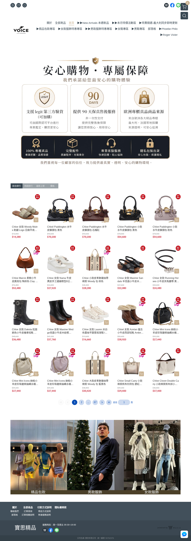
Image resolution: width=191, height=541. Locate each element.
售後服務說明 (44, 515)
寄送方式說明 (44, 511)
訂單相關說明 (28, 515)
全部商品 (28, 507)
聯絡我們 (14, 511)
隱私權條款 (61, 507)
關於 (14, 507)
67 (95, 402)
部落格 (14, 515)
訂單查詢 (28, 511)
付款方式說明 (44, 507)
